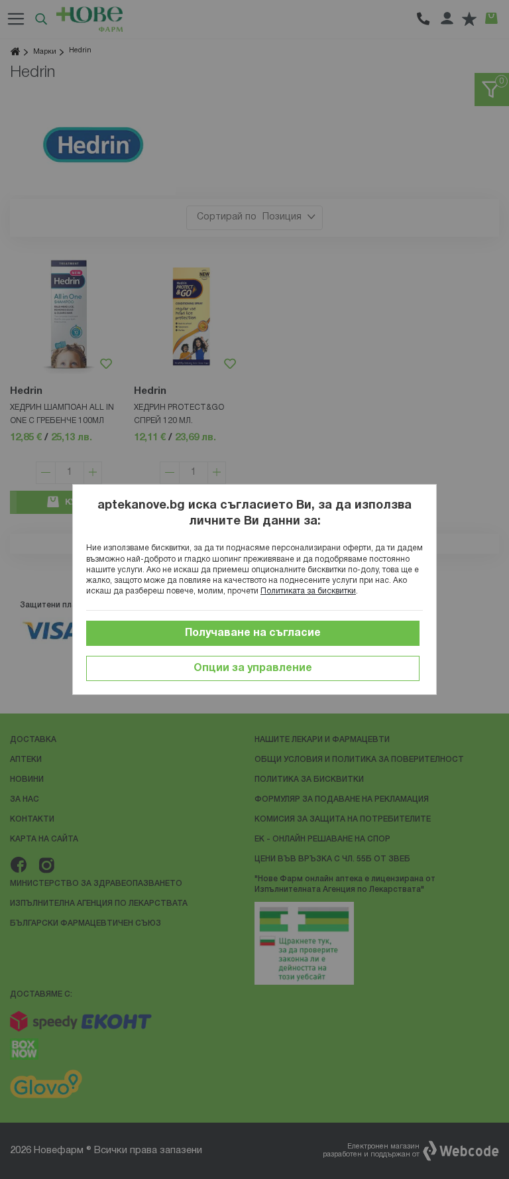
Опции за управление (253, 668)
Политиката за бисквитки (308, 591)
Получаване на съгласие (253, 633)
